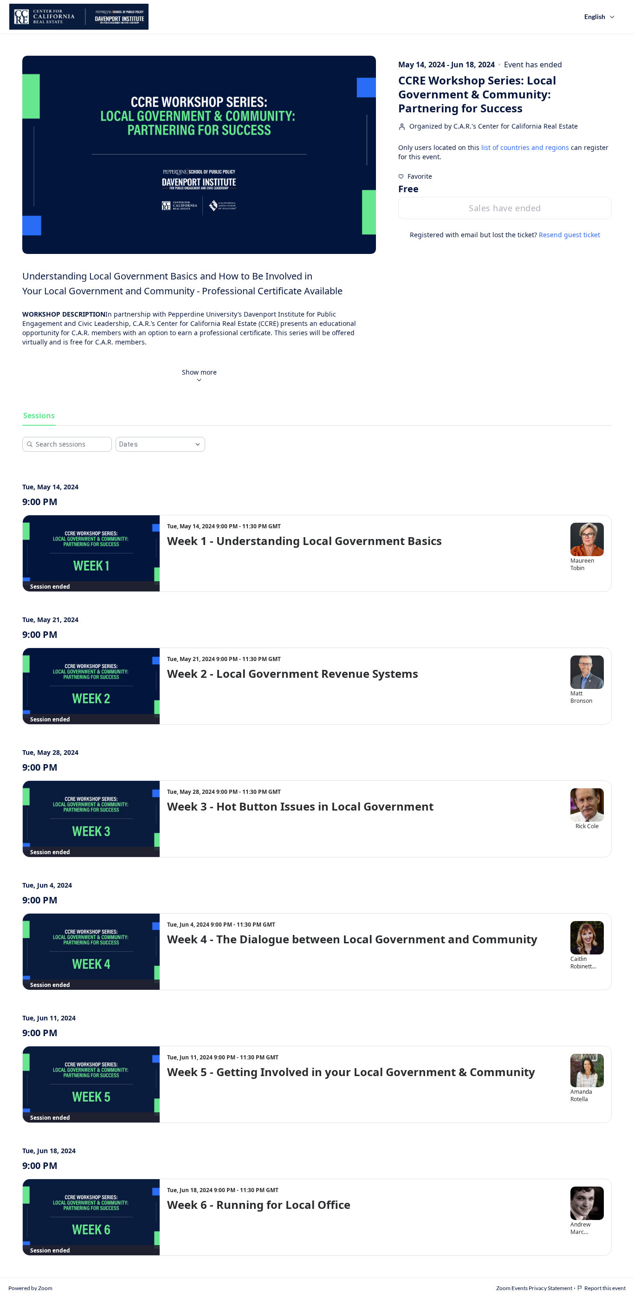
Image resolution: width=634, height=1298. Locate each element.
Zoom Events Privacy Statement (534, 1288)
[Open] (197, 444)
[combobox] (153, 444)
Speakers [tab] (80, 415)
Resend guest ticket (569, 234)
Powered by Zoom (30, 1288)
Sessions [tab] (39, 415)
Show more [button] (199, 372)
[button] (415, 176)
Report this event (605, 1288)
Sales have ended (505, 208)
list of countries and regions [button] (525, 147)
